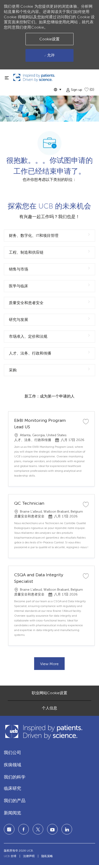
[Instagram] (9, 829)
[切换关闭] (7, 78)
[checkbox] (86, 421)
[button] (57, 89)
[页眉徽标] (34, 77)
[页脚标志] (43, 732)
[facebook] (23, 829)
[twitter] (38, 829)
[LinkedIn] (52, 829)
